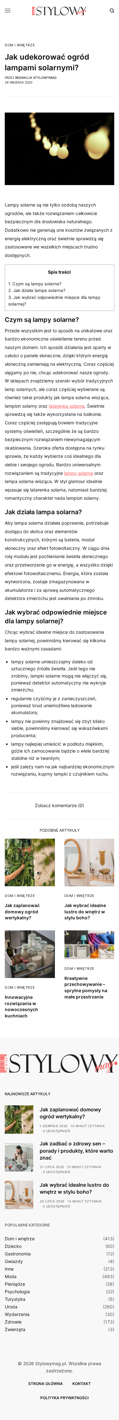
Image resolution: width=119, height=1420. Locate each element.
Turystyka (15, 1299)
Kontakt (81, 1383)
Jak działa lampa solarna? (36, 290)
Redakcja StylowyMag (35, 77)
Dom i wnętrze (20, 45)
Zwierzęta (15, 1329)
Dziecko (13, 1246)
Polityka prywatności (64, 1397)
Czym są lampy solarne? (35, 283)
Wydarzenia (17, 1314)
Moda (11, 1276)
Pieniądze (15, 1284)
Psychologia (17, 1291)
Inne (9, 1269)
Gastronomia (18, 1254)
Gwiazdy (14, 1261)
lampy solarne (78, 473)
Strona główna (45, 1383)
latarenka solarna (66, 406)
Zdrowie (13, 1322)
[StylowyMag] (59, 10)
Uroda (11, 1307)
